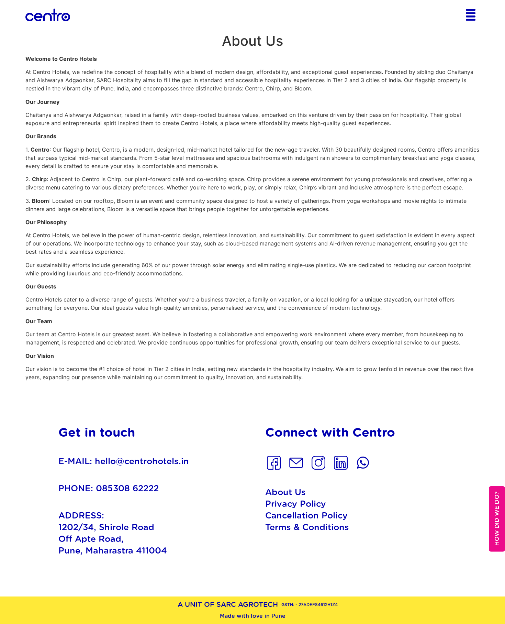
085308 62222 (127, 488)
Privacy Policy (295, 504)
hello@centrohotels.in (142, 461)
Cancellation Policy (306, 516)
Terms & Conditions (307, 527)
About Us (285, 492)
